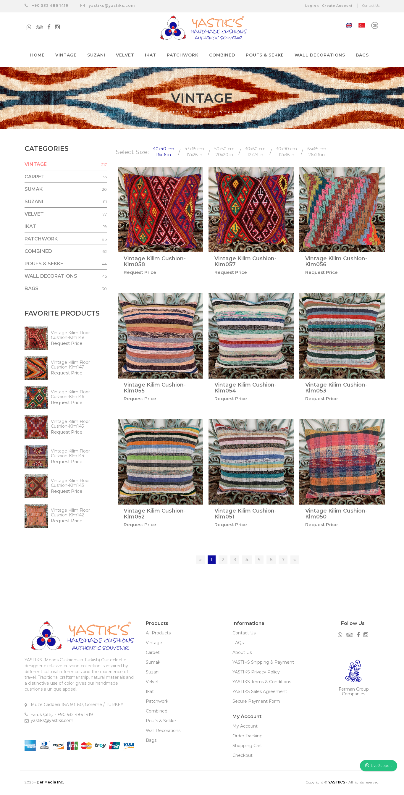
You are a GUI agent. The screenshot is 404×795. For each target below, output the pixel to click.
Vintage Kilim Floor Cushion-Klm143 (70, 483)
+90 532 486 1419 (49, 5)
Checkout (242, 755)
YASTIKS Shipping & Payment (263, 662)
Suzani (96, 55)
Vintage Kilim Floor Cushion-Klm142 (70, 513)
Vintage (66, 55)
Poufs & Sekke (265, 55)
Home (37, 55)
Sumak (153, 662)
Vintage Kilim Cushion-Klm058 (155, 261)
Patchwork (182, 55)
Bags (362, 55)
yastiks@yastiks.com (112, 5)
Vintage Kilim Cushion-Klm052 (155, 514)
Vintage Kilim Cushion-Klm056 (336, 261)
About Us (242, 652)
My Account (245, 726)
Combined (222, 55)
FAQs (238, 642)
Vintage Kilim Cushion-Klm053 (336, 388)
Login (310, 6)
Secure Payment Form (256, 701)
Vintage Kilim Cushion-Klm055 (155, 388)
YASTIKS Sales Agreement (259, 691)
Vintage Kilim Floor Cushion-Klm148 (70, 335)
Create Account (337, 6)
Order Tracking (247, 736)
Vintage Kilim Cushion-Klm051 (245, 514)
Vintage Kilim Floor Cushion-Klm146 (70, 394)
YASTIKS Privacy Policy (256, 672)
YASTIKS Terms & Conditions (261, 681)
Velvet (125, 55)
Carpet (153, 652)
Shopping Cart (247, 745)
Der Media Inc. (50, 782)
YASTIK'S (336, 782)
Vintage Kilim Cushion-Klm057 (245, 261)
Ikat (150, 55)
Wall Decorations (320, 55)
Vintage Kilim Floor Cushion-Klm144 (70, 453)
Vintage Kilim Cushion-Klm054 (245, 388)
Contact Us (370, 6)
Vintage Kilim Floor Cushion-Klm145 (70, 424)
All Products (200, 111)
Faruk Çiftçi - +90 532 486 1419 (61, 714)
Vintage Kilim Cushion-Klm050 (336, 514)
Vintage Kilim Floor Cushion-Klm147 (70, 365)
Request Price (67, 343)
